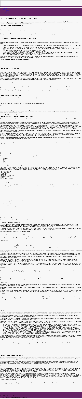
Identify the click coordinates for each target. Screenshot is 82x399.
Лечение (6, 11)
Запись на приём (6, 15)
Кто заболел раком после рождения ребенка (11, 390)
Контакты (4, 392)
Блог (3, 13)
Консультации (5, 14)
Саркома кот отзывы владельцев (9, 389)
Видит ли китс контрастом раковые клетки (11, 386)
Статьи (4, 9)
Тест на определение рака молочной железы (11, 387)
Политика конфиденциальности (9, 393)
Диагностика (7, 10)
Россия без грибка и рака (7, 388)
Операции (7, 12)
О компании (5, 8)
